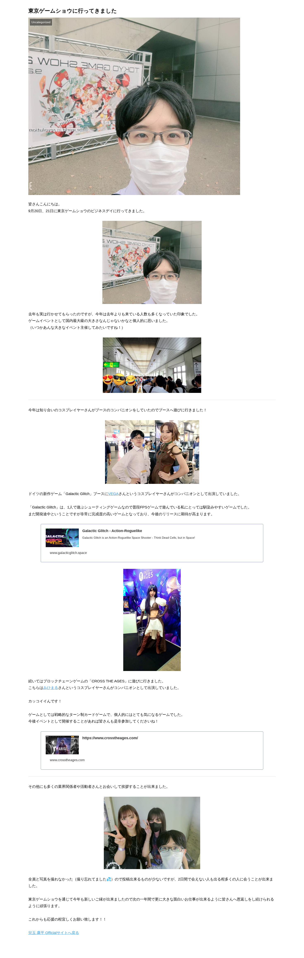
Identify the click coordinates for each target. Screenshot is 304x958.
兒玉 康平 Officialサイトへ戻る (53, 933)
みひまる (50, 688)
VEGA (113, 494)
